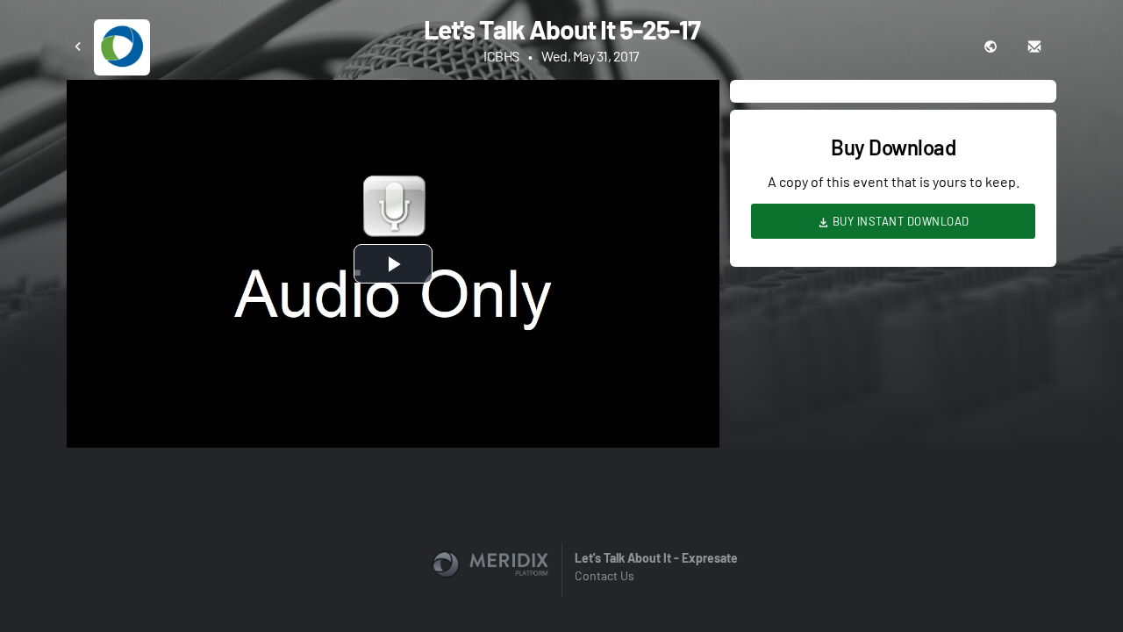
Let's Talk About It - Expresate (656, 557)
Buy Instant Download (899, 221)
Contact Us (604, 575)
